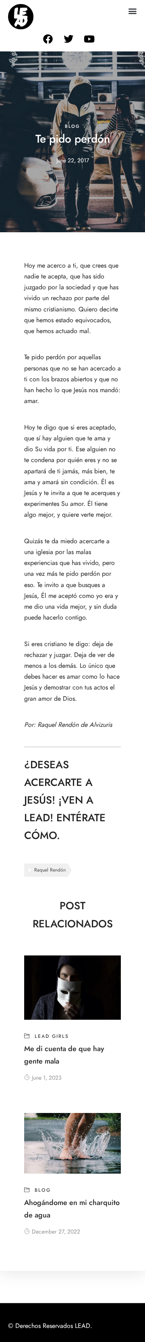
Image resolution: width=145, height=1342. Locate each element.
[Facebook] (48, 39)
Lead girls (52, 1036)
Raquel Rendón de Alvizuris (74, 724)
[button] (132, 10)
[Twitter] (68, 39)
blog (72, 126)
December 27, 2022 (56, 1232)
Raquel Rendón (50, 870)
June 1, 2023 (47, 1078)
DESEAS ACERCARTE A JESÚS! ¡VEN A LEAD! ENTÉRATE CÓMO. (65, 800)
